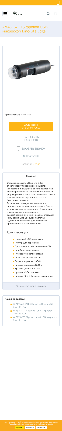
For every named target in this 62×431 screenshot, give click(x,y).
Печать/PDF (32, 156)
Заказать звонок (33, 148)
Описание (31, 176)
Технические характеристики (31, 286)
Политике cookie (46, 424)
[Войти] (55, 13)
